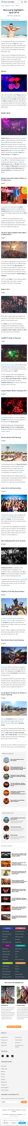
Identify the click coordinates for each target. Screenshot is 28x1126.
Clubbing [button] (7, 928)
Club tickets (5, 936)
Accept (22, 1122)
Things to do (4, 1084)
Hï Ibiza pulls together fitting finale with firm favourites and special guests (19, 908)
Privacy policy (18, 1037)
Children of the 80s (7, 620)
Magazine (7, 5)
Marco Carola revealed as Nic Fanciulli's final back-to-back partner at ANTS (19, 855)
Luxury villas (5, 956)
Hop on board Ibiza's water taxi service (17, 760)
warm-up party (20, 579)
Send (23, 1102)
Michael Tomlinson (6, 19)
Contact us (17, 1042)
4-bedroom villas (6, 954)
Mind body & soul (6, 974)
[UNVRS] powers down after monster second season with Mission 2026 (19, 890)
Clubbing (3, 1079)
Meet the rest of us (14, 1026)
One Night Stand (16, 150)
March (17, 5)
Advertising (3, 1042)
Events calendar (19, 974)
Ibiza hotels (3, 1066)
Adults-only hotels (19, 936)
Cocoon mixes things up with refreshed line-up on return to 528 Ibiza (19, 917)
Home (2, 5)
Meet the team (4, 1037)
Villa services (5, 959)
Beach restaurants (19, 959)
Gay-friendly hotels (19, 931)
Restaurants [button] (20, 945)
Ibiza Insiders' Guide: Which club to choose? (17, 801)
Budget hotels (18, 942)
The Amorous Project (15, 827)
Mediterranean (18, 948)
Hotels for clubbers (19, 934)
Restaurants (4, 1082)
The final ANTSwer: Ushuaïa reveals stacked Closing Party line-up (18, 784)
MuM (2, 316)
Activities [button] (7, 963)
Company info (4, 1040)
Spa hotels (17, 939)
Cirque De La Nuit (6, 517)
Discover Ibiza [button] (20, 963)
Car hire (17, 971)
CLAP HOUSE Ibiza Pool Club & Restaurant (17, 818)
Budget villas (5, 948)
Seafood (17, 951)
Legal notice (4, 1045)
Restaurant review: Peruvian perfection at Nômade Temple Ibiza (18, 776)
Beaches (17, 968)
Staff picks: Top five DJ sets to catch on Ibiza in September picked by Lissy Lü (18, 792)
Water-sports (5, 968)
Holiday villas (4, 1068)
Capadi (3, 417)
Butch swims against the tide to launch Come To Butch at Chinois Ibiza (19, 872)
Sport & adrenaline (6, 971)
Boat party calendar (6, 934)
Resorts (17, 966)
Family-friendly (5, 966)
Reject (14, 1122)
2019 (13, 5)
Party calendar (5, 931)
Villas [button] (7, 945)
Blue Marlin (4, 667)
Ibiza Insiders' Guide (6, 942)
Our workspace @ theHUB (19, 1046)
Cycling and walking (6, 976)
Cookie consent (18, 1040)
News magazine (5, 1087)
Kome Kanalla (14, 835)
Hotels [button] (20, 928)
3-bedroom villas (6, 951)
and (10, 365)
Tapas (16, 956)
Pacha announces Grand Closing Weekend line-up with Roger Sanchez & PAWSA (18, 768)
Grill (16, 954)
